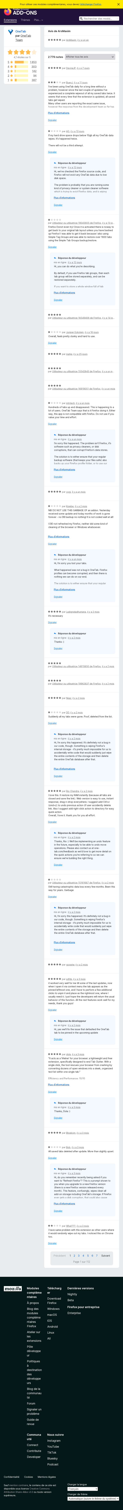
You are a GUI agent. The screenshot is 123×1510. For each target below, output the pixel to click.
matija (69, 354)
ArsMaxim (71, 40)
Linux (50, 1332)
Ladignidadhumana (76, 611)
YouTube (53, 1446)
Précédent (59, 1255)
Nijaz (68, 698)
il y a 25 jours (80, 354)
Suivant (105, 1255)
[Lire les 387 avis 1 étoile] (21, 80)
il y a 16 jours (92, 332)
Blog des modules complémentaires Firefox (34, 1317)
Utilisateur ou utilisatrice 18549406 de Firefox (76, 317)
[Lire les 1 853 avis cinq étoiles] (21, 62)
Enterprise (74, 1313)
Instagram (54, 1440)
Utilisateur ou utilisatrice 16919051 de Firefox (76, 388)
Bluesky (52, 1458)
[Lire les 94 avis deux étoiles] (21, 75)
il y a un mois (108, 371)
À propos (33, 1303)
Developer (34, 1457)
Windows (53, 1308)
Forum (31, 1403)
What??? (70, 1226)
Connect (32, 1445)
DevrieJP (71, 68)
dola (68, 1054)
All (49, 1338)
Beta (70, 1300)
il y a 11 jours (80, 82)
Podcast (52, 1464)
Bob (68, 1147)
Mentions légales (47, 1477)
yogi (68, 491)
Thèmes (25, 19)
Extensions (10, 19)
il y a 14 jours (109, 317)
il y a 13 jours (77, 131)
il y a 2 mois (81, 506)
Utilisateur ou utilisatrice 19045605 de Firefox (76, 222)
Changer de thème (77, 1494)
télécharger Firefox (90, 4)
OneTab (20, 31)
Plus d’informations (58, 112)
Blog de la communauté (34, 1393)
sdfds (69, 979)
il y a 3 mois (79, 979)
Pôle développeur (34, 1351)
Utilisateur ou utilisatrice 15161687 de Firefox (76, 882)
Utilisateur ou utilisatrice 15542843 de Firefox (76, 371)
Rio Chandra (72, 791)
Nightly (72, 1294)
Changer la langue (77, 1484)
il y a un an (83, 40)
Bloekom (70, 1132)
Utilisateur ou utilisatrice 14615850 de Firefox (76, 666)
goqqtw (70, 964)
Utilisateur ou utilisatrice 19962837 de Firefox (76, 683)
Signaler (52, 120)
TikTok (51, 1452)
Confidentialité (11, 1477)
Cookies (28, 1477)
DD (67, 712)
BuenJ (69, 82)
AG (67, 131)
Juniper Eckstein (75, 332)
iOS (49, 1320)
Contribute (34, 1451)
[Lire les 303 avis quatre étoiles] (21, 66)
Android (52, 1326)
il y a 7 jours (83, 68)
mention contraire (18, 1485)
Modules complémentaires (34, 1293)
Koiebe (70, 506)
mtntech (70, 403)
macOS (52, 1314)
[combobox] (99, 18)
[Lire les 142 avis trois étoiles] (21, 71)
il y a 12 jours (75, 167)
